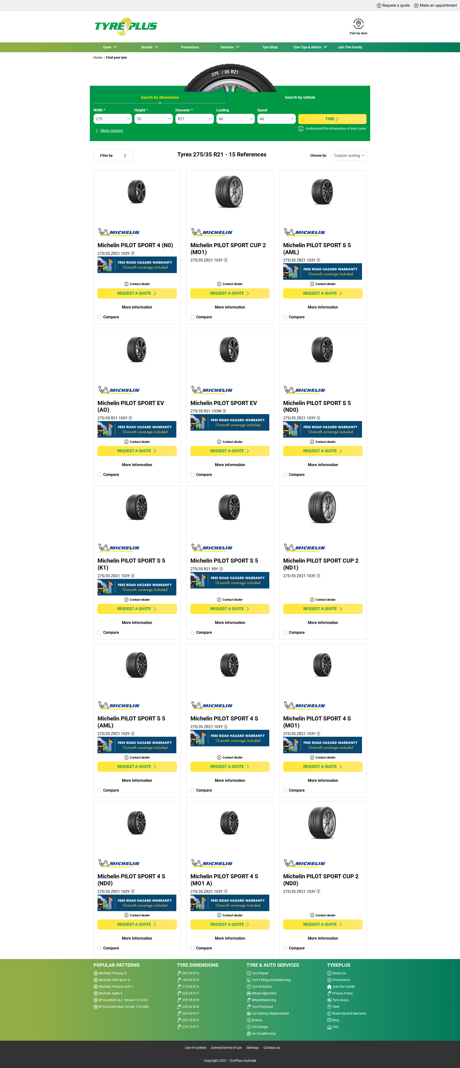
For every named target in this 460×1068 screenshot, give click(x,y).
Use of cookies (195, 1048)
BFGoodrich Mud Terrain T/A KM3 (123, 1007)
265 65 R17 (190, 1013)
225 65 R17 (190, 993)
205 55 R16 (190, 973)
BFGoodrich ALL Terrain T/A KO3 (123, 1000)
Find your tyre (116, 57)
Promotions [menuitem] (190, 47)
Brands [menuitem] (148, 47)
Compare (111, 317)
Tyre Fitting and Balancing (271, 980)
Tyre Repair (260, 973)
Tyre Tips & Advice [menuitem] (308, 47)
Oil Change (259, 1027)
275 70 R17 (190, 1027)
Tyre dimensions (197, 965)
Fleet (335, 1007)
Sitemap (253, 1048)
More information (137, 307)
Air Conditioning (263, 1033)
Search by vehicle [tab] (300, 97)
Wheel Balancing (263, 1000)
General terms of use (226, 1048)
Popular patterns (116, 965)
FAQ (335, 1027)
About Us (339, 973)
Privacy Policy (342, 993)
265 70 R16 (190, 1020)
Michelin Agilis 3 (110, 993)
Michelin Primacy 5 (112, 973)
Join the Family (343, 986)
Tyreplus (338, 965)
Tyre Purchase (262, 1007)
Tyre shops (340, 1000)
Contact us (272, 1048)
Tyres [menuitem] (108, 47)
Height (141, 110)
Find (330, 119)
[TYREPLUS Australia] (126, 26)
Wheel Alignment (263, 993)
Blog (335, 1020)
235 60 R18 (190, 1007)
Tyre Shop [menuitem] (270, 47)
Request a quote (134, 293)
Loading (222, 110)
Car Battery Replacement (270, 1013)
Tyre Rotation (261, 986)
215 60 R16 (190, 986)
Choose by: (318, 156)
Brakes (256, 1020)
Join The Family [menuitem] (350, 47)
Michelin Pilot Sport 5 (114, 980)
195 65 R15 (190, 980)
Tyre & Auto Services (273, 965)
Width (99, 110)
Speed (262, 110)
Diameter (184, 110)
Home (97, 57)
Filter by (106, 156)
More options (111, 130)
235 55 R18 (190, 1000)
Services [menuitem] (228, 47)
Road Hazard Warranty (349, 1013)
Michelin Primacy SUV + (115, 986)
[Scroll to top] (447, 1057)
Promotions (341, 980)
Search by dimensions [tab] (160, 97)
